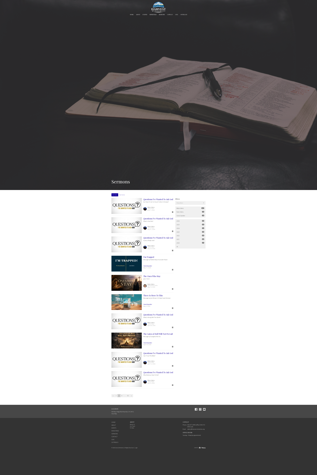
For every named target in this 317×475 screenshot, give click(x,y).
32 (128, 395)
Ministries (153, 14)
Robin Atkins (190, 212)
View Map (114, 413)
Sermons (162, 14)
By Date (115, 195)
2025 (190, 224)
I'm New (132, 428)
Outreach (183, 14)
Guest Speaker (190, 215)
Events (145, 14)
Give (176, 14)
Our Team (132, 426)
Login (136, 447)
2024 (190, 228)
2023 (190, 232)
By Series (122, 195)
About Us (132, 424)
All (177, 246)
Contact (170, 14)
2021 (190, 239)
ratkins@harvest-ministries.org (196, 429)
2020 (190, 243)
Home (132, 14)
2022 (190, 235)
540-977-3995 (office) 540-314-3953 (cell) (196, 426)
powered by (199, 449)
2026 (190, 221)
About (138, 14)
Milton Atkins (190, 208)
